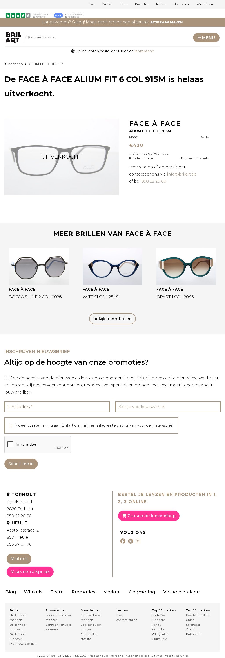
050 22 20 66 (153, 181)
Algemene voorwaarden (105, 655)
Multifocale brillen (23, 643)
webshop (15, 64)
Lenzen (122, 610)
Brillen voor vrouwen (18, 627)
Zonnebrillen (56, 610)
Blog (91, 4)
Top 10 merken (164, 610)
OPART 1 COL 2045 (175, 296)
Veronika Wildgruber (160, 632)
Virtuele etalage (181, 592)
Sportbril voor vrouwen (91, 627)
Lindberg (158, 619)
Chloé (190, 619)
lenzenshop (144, 51)
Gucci (190, 629)
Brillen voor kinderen (18, 636)
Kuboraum (194, 634)
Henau (156, 624)
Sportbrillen (91, 610)
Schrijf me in (21, 463)
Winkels (107, 4)
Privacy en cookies (136, 655)
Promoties (141, 4)
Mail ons (19, 558)
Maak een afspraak (30, 571)
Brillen (15, 610)
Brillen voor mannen (18, 617)
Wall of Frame (205, 4)
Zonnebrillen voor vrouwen (58, 627)
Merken (161, 4)
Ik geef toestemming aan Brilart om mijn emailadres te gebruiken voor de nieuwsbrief (94, 425)
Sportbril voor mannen (91, 617)
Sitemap (157, 655)
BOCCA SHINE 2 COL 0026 (35, 296)
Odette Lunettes (198, 615)
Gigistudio (159, 638)
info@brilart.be (181, 174)
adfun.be (182, 655)
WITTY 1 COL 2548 (101, 296)
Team (123, 4)
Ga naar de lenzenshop (151, 515)
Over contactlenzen (126, 617)
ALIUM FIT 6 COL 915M (45, 64)
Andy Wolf (159, 615)
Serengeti (193, 624)
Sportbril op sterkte (90, 636)
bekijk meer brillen (112, 318)
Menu (208, 37)
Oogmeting (181, 4)
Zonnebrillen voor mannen (58, 617)
